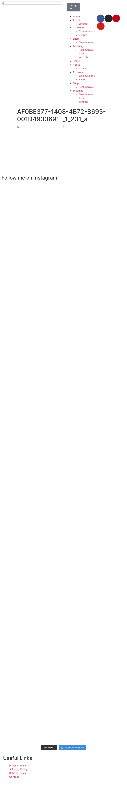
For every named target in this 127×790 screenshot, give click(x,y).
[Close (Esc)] (20, 784)
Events (83, 34)
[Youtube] (101, 26)
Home (76, 16)
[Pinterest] (116, 18)
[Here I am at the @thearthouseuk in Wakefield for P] (93, 229)
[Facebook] (101, 18)
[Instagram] (108, 18)
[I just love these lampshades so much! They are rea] (48, 576)
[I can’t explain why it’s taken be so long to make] (48, 296)
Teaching (78, 46)
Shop (76, 38)
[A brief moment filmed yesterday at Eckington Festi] (33, 481)
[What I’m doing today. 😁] (63, 414)
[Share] (14, 784)
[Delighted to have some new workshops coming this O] (33, 285)
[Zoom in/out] (2, 784)
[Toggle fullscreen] (8, 784)
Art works (78, 27)
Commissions (87, 31)
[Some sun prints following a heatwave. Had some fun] (78, 568)
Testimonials (86, 42)
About (76, 20)
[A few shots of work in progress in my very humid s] (93, 485)
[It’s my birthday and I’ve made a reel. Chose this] (63, 254)
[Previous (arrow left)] (2, 788)
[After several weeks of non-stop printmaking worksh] (78, 244)
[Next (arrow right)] (8, 788)
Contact (83, 23)
